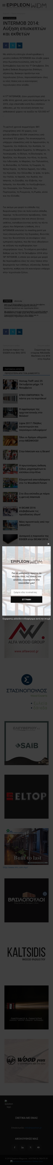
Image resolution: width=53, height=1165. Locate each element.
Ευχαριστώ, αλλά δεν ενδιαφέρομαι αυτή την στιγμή (26, 619)
